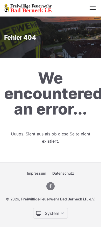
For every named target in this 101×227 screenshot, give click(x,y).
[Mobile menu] (92, 8)
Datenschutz (63, 173)
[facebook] (50, 186)
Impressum (36, 173)
